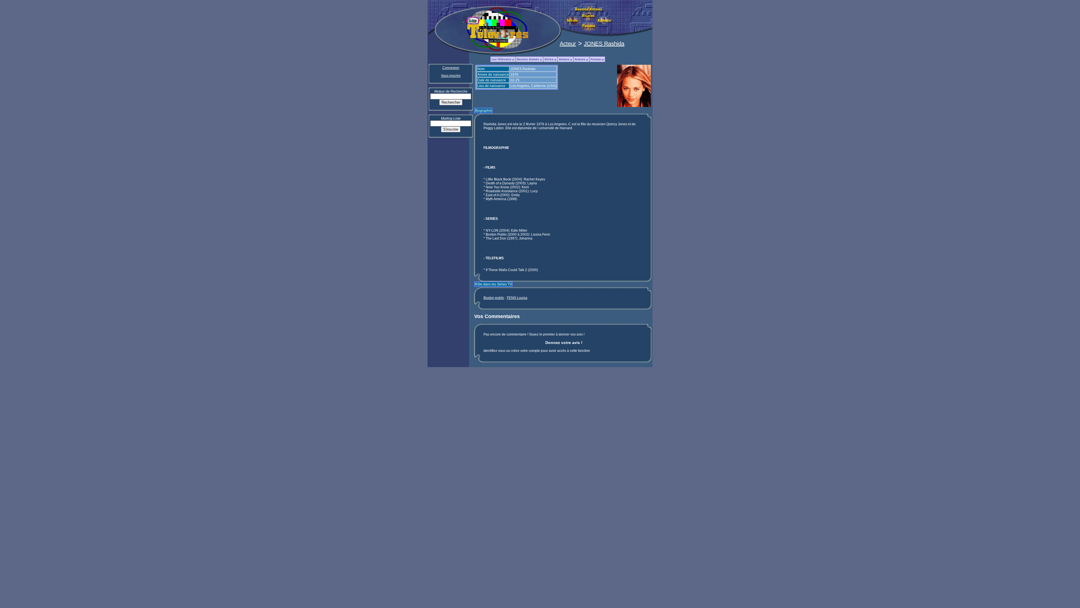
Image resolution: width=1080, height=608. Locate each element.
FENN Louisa (517, 298)
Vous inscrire (451, 76)
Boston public (493, 298)
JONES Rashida (604, 44)
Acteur (568, 44)
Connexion (450, 68)
